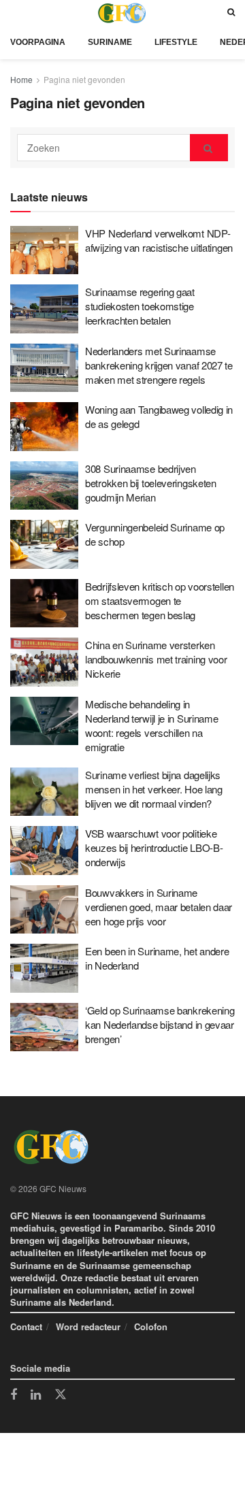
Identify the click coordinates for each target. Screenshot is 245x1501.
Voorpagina (37, 42)
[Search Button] (231, 12)
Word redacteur (88, 1326)
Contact (26, 1326)
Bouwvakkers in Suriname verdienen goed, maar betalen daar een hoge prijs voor (158, 906)
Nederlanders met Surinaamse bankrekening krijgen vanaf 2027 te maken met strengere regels (159, 365)
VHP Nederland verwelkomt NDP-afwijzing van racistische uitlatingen (159, 240)
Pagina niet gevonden (84, 79)
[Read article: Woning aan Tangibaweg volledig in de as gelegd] (44, 426)
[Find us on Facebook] (13, 1395)
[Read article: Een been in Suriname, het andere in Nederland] (44, 968)
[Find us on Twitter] (60, 1395)
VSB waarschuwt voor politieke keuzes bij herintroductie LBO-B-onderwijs (154, 847)
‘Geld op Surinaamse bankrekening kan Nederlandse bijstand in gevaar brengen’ (159, 1024)
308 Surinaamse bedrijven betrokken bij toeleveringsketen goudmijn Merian (150, 482)
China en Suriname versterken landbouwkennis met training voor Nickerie (156, 659)
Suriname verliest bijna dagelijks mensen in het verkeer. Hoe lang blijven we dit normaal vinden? (154, 789)
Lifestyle (175, 42)
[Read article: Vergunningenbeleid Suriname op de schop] (44, 544)
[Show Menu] (13, 12)
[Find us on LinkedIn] (36, 1395)
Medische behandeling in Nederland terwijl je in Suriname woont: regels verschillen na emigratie (151, 725)
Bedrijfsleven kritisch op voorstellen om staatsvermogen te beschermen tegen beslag (159, 600)
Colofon (150, 1326)
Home (21, 79)
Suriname (110, 42)
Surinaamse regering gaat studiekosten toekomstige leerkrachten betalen (140, 305)
